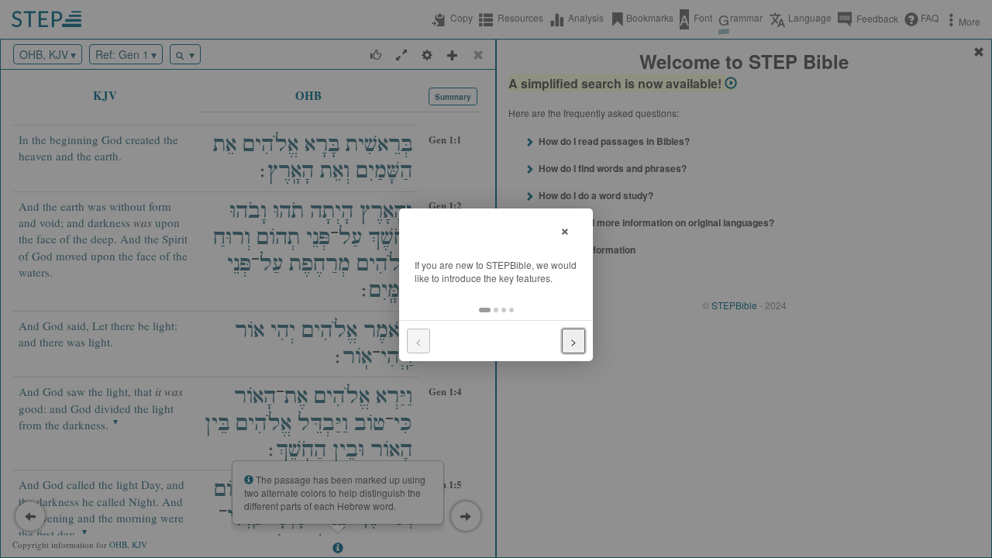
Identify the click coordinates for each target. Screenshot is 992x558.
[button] (485, 310)
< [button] (418, 341)
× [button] (565, 229)
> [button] (573, 341)
